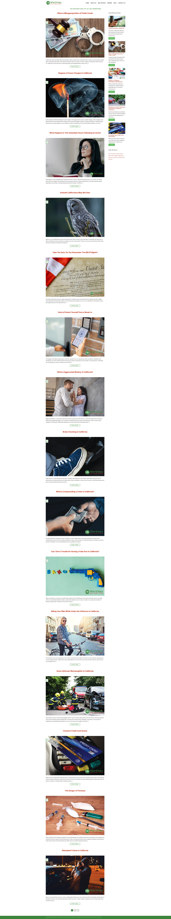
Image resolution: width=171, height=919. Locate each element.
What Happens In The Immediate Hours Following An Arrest (75, 133)
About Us (93, 3)
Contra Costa (119, 153)
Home (87, 3)
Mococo (110, 157)
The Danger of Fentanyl (75, 791)
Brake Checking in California (75, 432)
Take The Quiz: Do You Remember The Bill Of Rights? (75, 252)
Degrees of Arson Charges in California (75, 73)
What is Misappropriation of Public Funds (75, 13)
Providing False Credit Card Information (116, 135)
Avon (109, 153)
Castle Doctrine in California (116, 28)
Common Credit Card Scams (75, 731)
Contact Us (121, 3)
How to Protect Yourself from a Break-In (75, 312)
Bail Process (102, 3)
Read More (111, 38)
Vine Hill (110, 159)
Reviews (109, 3)
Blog (115, 3)
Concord (114, 153)
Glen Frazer (111, 155)
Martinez (121, 155)
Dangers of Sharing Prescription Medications (115, 81)
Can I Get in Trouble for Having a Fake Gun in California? (75, 551)
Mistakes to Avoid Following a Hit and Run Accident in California (116, 108)
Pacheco (115, 157)
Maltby (116, 155)
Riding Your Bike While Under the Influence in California (75, 611)
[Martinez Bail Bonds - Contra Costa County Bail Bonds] (55, 3)
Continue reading (75, 66)
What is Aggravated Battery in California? (75, 372)
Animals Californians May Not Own (75, 193)
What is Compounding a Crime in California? (75, 492)
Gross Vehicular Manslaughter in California (75, 671)
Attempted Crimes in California (75, 850)
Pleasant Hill (121, 157)
